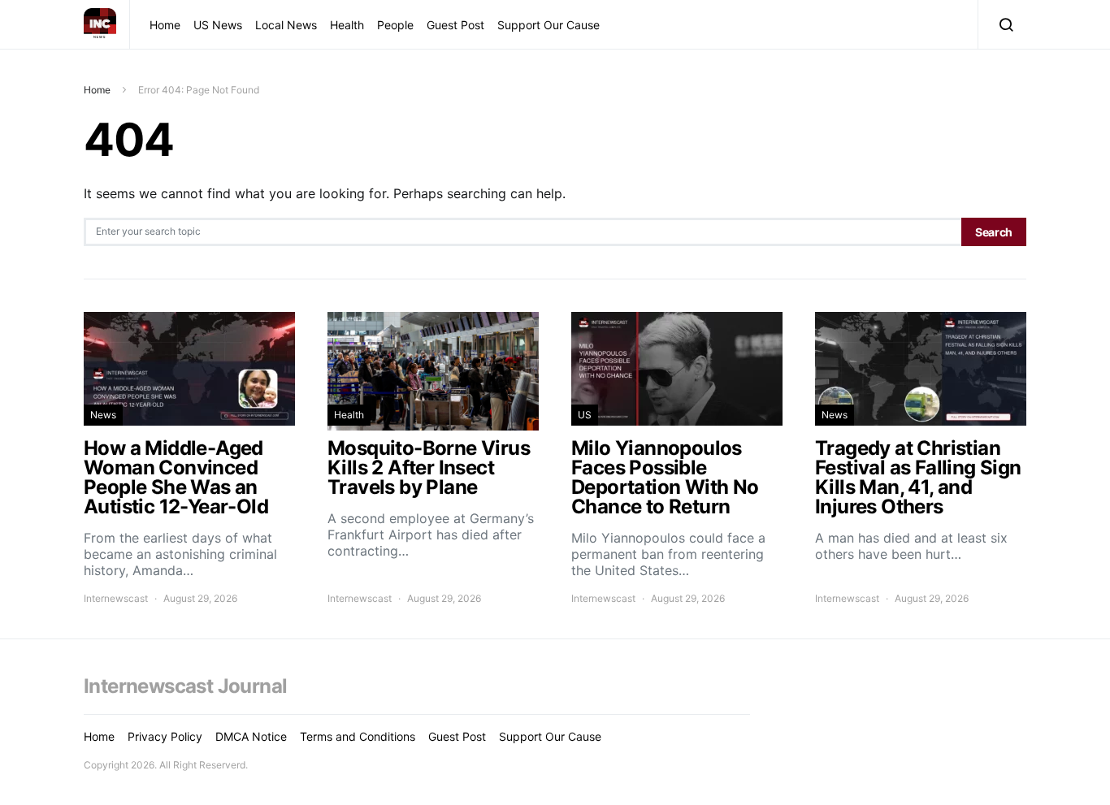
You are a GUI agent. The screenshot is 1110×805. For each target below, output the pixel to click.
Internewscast (116, 598)
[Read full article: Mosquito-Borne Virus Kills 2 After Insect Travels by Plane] (433, 459)
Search (993, 232)
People (395, 25)
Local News (286, 25)
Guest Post (455, 25)
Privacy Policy (165, 736)
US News (217, 25)
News (103, 415)
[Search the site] (1002, 24)
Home (165, 25)
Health (347, 25)
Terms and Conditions (357, 736)
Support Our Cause (548, 25)
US (585, 415)
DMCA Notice (251, 736)
